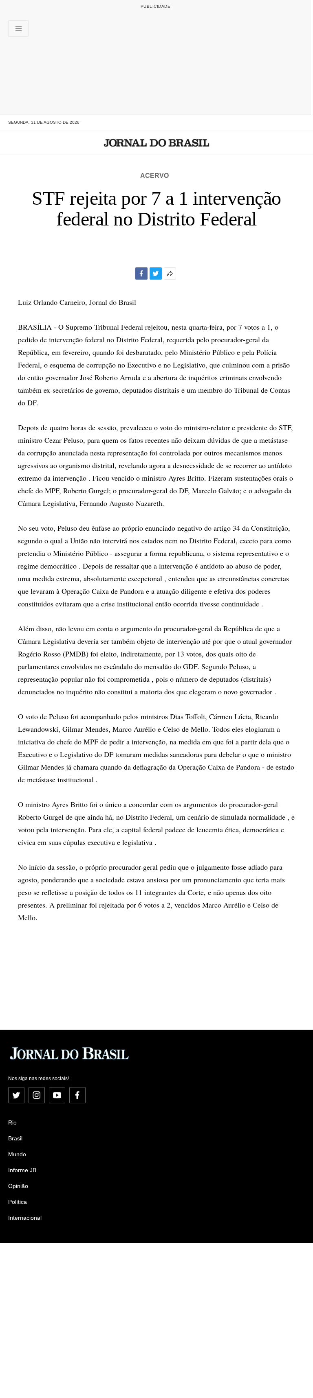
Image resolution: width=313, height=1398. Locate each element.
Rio (12, 1122)
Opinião (18, 1186)
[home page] (157, 143)
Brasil (15, 1138)
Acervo (154, 175)
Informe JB (22, 1170)
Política (17, 1202)
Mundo (17, 1154)
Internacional (25, 1217)
